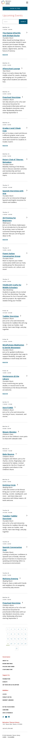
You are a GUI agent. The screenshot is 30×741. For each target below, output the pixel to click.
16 (18, 639)
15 (15, 639)
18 (25, 639)
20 (11, 644)
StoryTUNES (8, 407)
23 (22, 644)
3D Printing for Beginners (9, 219)
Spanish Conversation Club (12, 548)
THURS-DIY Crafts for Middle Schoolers (12, 286)
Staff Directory (7, 669)
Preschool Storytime (11, 97)
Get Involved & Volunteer (11, 685)
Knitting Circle (9, 485)
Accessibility (11, 737)
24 (25, 644)
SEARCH (23, 22)
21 (15, 644)
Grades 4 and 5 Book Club (12, 129)
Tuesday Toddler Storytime (10, 517)
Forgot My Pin (7, 697)
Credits (4, 737)
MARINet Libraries (8, 700)
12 (25, 634)
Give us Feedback (8, 712)
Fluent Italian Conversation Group (11, 254)
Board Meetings (8, 663)
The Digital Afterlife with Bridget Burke (11, 34)
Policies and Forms (8, 666)
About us (5, 660)
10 (18, 634)
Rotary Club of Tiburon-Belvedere (13, 160)
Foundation (6, 679)
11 (22, 634)
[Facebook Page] (3, 717)
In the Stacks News (9, 707)
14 (11, 639)
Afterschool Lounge (11, 68)
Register (5, 54)
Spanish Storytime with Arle (13, 192)
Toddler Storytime (11, 316)
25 (16, 648)
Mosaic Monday (9, 432)
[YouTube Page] (6, 716)
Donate (5, 682)
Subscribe (5, 710)
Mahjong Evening (10, 578)
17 (22, 639)
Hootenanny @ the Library (11, 377)
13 (8, 639)
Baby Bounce (8, 454)
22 (18, 644)
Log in (4, 694)
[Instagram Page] (9, 717)
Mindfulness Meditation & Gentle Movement (13, 346)
